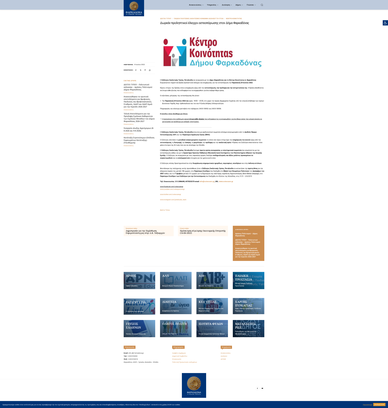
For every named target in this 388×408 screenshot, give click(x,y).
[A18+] (212, 280)
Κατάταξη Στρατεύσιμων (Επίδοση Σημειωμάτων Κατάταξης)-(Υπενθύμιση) (139, 140)
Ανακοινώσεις (129, 92)
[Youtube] (262, 388)
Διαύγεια (224, 356)
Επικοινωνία (129, 347)
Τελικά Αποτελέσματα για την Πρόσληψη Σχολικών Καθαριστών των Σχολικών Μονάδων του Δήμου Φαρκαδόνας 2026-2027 (139, 117)
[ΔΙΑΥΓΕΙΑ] (176, 306)
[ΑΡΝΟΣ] (139, 280)
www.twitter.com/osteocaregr (170, 194)
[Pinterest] (145, 70)
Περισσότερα (367, 404)
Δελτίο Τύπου (165, 210)
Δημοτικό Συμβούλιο (179, 356)
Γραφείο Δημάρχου (179, 353)
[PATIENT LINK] (139, 306)
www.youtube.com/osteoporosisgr (172, 189)
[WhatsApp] (150, 70)
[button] (385, 22)
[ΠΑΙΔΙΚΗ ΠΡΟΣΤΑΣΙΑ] (248, 280)
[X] (140, 70)
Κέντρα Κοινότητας (234, 18)
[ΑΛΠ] (176, 280)
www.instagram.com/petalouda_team (173, 200)
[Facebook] (136, 70)
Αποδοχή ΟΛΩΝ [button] (379, 404)
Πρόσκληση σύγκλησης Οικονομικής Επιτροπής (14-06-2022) (203, 232)
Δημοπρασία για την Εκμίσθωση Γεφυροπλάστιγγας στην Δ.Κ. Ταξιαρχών (145, 232)
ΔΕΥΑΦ (223, 359)
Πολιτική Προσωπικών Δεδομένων (184, 362)
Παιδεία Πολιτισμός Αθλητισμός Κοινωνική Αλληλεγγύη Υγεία (198, 18)
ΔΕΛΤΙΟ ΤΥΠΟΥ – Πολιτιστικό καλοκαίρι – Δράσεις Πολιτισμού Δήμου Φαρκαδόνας (138, 87)
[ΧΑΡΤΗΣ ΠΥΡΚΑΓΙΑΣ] (248, 306)
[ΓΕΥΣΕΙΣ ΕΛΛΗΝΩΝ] (139, 328)
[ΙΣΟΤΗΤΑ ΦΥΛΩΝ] (212, 328)
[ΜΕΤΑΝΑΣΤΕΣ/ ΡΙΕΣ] (248, 328)
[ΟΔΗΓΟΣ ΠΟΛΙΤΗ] (176, 328)
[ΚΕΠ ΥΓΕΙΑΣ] (212, 306)
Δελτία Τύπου (165, 18)
